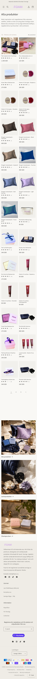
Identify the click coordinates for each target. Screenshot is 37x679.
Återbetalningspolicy (30, 667)
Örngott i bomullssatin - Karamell (9, 165)
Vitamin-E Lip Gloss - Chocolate (9, 300)
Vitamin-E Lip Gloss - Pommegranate (24, 301)
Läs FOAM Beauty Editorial (11, 588)
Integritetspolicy (11, 669)
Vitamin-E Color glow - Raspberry (27, 82)
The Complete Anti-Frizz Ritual (8, 56)
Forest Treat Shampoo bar (7, 326)
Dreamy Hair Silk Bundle (25, 247)
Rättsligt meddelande (25, 672)
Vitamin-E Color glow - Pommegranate (24, 109)
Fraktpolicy (29, 669)
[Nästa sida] (26, 392)
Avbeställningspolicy (19, 675)
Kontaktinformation (13, 672)
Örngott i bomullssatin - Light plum (26, 192)
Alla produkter (6, 457)
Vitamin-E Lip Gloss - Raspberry (27, 274)
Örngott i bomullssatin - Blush (26, 137)
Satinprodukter (6, 496)
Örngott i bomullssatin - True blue (27, 165)
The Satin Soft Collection (25, 379)
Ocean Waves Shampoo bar (8, 82)
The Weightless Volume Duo (8, 379)
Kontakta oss (7, 592)
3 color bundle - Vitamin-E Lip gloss (26, 353)
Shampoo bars (6, 536)
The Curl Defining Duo (6, 247)
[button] (4, 7)
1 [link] (11, 392)
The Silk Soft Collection (24, 326)
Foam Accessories (10, 667)
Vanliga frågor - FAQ (9, 596)
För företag (7, 611)
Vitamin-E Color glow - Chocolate (9, 109)
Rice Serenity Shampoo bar (8, 274)
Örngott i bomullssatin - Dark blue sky (8, 192)
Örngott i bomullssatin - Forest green (9, 220)
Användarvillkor (21, 669)
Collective (6, 615)
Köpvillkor (7, 607)
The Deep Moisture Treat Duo (8, 353)
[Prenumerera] (31, 629)
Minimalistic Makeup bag (25, 219)
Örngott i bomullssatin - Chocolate (7, 137)
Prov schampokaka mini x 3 (25, 56)
